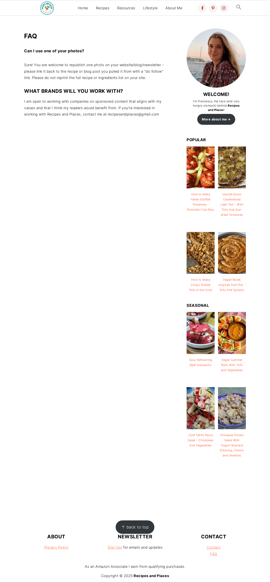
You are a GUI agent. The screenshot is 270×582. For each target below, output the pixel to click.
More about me (214, 119)
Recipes (103, 8)
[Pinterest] (213, 8)
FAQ (213, 554)
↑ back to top (135, 527)
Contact (214, 547)
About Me (173, 8)
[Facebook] (202, 8)
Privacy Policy (56, 547)
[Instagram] (223, 8)
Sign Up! (115, 547)
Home (83, 8)
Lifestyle (150, 8)
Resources (126, 8)
